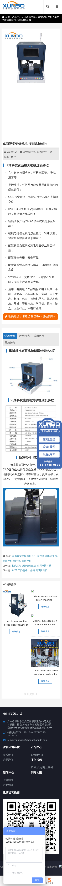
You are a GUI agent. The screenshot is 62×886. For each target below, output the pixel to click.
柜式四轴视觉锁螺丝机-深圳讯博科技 (31, 565)
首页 (7, 17)
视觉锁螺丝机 (45, 17)
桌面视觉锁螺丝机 (21, 556)
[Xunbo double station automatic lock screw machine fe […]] (45, 653)
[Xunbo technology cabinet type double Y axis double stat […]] (45, 615)
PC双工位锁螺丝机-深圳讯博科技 (29, 570)
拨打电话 (49, 883)
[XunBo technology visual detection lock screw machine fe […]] (45, 591)
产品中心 (17, 17)
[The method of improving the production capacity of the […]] (16, 603)
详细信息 (16, 631)
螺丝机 (17, 560)
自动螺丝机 (30, 17)
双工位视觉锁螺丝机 (43, 556)
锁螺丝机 (26, 560)
